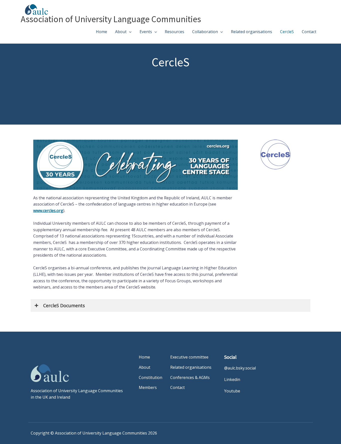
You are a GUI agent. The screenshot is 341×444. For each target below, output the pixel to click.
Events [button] (146, 31)
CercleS (287, 31)
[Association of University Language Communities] (34, 9)
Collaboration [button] (205, 31)
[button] (129, 31)
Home (101, 31)
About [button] (121, 31)
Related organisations (251, 31)
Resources (174, 31)
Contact (309, 31)
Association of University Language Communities (111, 19)
